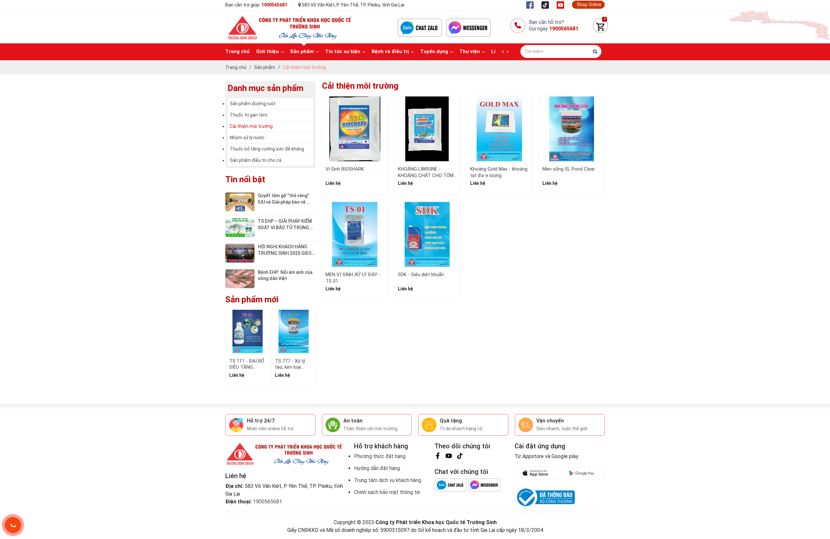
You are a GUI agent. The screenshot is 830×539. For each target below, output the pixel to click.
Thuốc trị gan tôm (248, 115)
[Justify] (595, 51)
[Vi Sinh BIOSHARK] (354, 128)
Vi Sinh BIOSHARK (345, 169)
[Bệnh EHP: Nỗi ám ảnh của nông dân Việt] (240, 278)
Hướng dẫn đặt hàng (377, 468)
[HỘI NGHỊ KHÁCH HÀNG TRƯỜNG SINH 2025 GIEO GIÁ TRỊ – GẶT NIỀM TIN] (240, 253)
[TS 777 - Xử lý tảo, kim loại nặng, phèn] (293, 331)
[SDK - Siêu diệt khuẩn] (427, 234)
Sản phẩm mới (252, 299)
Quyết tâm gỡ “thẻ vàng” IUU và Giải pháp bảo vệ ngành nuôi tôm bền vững (284, 202)
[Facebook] (531, 4)
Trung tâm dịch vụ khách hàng (387, 480)
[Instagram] (459, 457)
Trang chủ (237, 51)
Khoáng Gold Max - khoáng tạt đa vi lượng (499, 172)
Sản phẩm (302, 51)
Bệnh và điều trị (390, 51)
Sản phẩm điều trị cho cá (255, 160)
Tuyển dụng (434, 51)
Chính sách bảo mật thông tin (387, 492)
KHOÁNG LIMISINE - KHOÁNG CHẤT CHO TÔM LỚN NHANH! (426, 175)
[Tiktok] (546, 4)
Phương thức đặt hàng (380, 456)
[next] (509, 52)
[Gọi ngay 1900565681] (13, 525)
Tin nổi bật (245, 179)
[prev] (504, 52)
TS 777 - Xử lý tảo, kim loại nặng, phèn (290, 367)
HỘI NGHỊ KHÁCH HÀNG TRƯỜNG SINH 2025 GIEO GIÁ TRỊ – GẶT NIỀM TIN (285, 253)
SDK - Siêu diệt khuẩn (421, 274)
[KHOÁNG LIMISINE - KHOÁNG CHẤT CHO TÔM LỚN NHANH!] (427, 128)
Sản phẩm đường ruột (253, 103)
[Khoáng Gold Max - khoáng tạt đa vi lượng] (499, 128)
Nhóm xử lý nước (247, 137)
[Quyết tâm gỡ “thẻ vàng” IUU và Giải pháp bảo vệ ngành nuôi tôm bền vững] (240, 202)
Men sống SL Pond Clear (568, 169)
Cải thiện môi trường (251, 126)
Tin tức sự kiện (342, 51)
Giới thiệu (267, 51)
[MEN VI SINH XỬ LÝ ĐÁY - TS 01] (354, 234)
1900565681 (274, 4)
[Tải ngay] (538, 473)
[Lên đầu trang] (812, 502)
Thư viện (469, 51)
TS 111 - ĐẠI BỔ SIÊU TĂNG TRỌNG (246, 367)
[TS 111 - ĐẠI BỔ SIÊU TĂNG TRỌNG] (247, 331)
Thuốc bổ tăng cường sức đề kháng (267, 149)
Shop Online (589, 4)
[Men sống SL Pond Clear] (571, 128)
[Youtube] (562, 4)
